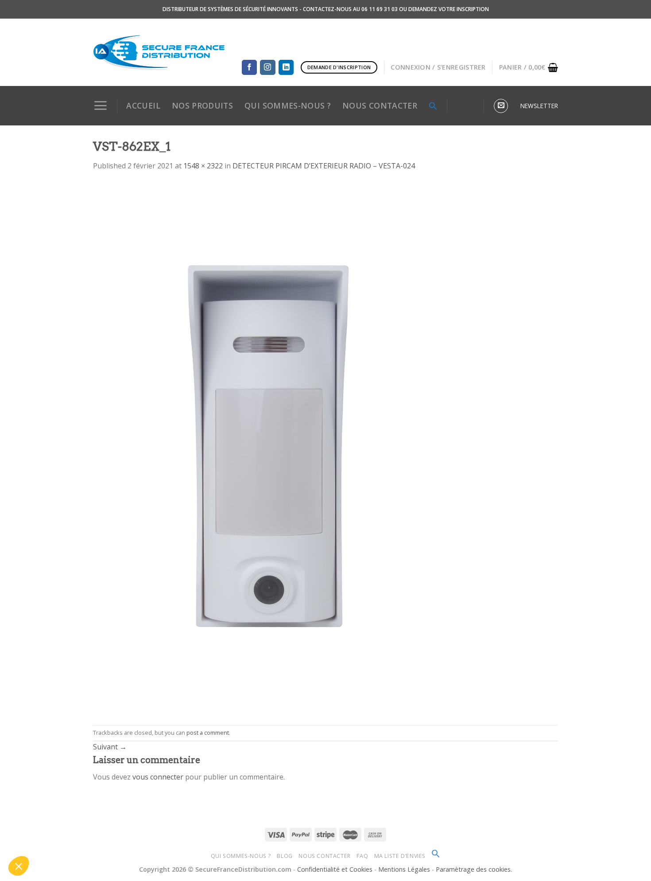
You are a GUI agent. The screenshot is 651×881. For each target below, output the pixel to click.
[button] (18, 866)
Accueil (143, 105)
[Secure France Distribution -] (159, 52)
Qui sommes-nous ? (241, 856)
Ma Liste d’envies (400, 856)
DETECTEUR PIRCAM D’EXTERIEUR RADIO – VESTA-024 (323, 166)
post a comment (207, 733)
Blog (284, 856)
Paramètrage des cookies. (474, 869)
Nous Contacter (324, 856)
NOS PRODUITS (202, 105)
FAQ (362, 856)
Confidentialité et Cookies (334, 869)
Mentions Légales (405, 869)
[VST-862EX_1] (270, 447)
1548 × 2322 (203, 166)
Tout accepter (164, 836)
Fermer (39, 836)
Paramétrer (102, 836)
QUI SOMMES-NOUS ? (287, 105)
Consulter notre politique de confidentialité (69, 802)
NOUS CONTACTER (379, 105)
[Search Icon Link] (433, 106)
